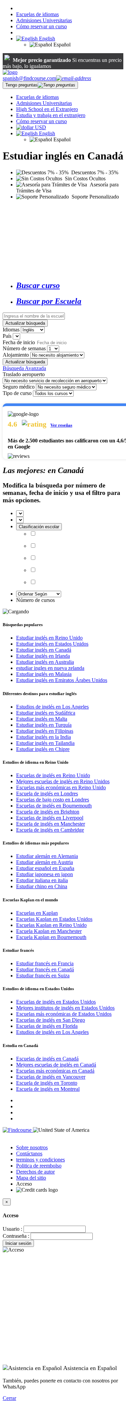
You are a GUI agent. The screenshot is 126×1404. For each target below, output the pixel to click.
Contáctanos (29, 1153)
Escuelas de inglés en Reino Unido (53, 775)
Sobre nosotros (32, 1147)
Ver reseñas (61, 425)
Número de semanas (24, 348)
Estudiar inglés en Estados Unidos (52, 644)
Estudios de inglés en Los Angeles (52, 707)
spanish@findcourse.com (29, 78)
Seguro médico (19, 387)
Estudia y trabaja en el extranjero (50, 115)
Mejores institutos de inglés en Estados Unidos (65, 1008)
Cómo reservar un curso (41, 26)
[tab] (69, 285)
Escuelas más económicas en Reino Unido (61, 787)
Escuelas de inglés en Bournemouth (54, 805)
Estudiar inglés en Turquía (44, 725)
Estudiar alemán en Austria (44, 862)
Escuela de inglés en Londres (47, 793)
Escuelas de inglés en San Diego (50, 1020)
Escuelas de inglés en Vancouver (50, 1077)
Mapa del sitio (31, 1178)
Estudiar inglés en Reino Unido (49, 638)
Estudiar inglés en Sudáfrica (45, 713)
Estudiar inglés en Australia (45, 662)
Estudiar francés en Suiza (43, 975)
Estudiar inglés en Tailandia (45, 743)
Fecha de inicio (19, 342)
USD (40, 127)
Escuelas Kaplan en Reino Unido (51, 925)
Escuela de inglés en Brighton (47, 812)
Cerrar (9, 1398)
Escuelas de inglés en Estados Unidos (56, 1002)
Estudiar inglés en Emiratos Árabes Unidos (61, 680)
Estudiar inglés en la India (43, 737)
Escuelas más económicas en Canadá (55, 1071)
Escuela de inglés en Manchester (50, 824)
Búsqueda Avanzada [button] (24, 368)
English (46, 38)
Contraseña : (16, 1236)
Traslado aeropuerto (24, 374)
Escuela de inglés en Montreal (48, 1089)
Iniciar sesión (18, 1243)
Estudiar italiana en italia (42, 880)
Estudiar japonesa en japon (44, 874)
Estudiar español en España (45, 868)
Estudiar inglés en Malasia (44, 674)
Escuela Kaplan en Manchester (49, 931)
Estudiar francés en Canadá (45, 969)
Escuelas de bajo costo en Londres (52, 799)
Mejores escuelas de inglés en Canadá (56, 1065)
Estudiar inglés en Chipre (43, 749)
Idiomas (11, 329)
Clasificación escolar (39, 526)
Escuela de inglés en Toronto (46, 1083)
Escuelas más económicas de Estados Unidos (64, 1014)
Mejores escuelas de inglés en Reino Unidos (63, 781)
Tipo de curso (17, 393)
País (7, 336)
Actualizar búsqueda (25, 323)
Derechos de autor (35, 1172)
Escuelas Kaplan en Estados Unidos (54, 919)
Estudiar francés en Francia (45, 963)
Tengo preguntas (21, 84)
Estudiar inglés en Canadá (43, 650)
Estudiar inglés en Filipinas (44, 731)
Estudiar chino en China (41, 886)
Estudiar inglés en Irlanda (43, 656)
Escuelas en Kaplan (37, 913)
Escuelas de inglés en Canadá (47, 1058)
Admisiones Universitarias (44, 20)
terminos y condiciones (40, 1159)
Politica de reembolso (38, 1165)
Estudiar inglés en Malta (41, 719)
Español (61, 44)
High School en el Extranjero (47, 109)
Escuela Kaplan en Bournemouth (51, 937)
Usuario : (12, 1229)
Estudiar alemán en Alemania (47, 856)
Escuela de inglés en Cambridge (50, 830)
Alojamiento (16, 355)
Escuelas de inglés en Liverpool (49, 818)
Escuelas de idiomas (37, 14)
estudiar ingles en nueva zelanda (50, 668)
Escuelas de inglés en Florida (47, 1026)
